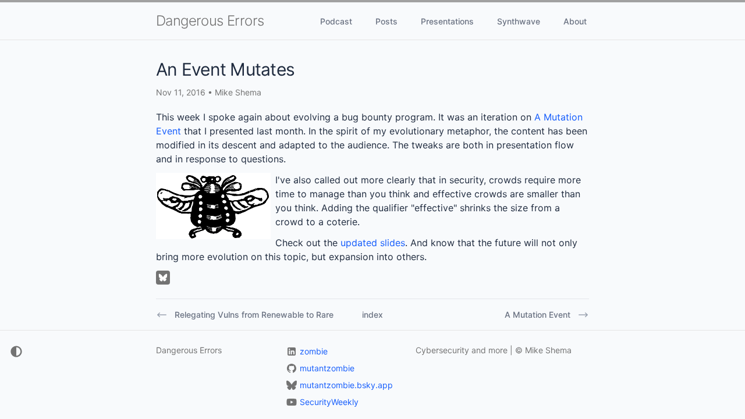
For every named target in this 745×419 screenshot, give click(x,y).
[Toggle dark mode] (11, 351)
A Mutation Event (537, 314)
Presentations (447, 21)
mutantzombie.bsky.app (346, 385)
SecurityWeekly (329, 402)
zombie (314, 351)
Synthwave (518, 21)
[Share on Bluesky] (163, 277)
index (372, 314)
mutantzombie (327, 368)
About (575, 21)
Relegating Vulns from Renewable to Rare (254, 314)
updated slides (372, 242)
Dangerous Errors (210, 20)
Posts (386, 21)
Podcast (336, 21)
